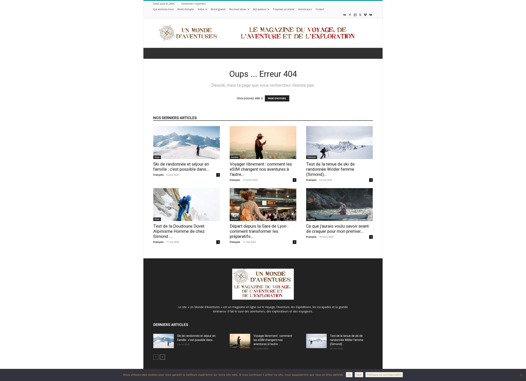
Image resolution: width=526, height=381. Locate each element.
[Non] (521, 375)
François (158, 174)
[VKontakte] (370, 14)
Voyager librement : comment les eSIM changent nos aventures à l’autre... (261, 169)
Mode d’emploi (185, 9)
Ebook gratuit (218, 9)
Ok (349, 374)
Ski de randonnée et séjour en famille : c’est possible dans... (181, 167)
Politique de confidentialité (384, 374)
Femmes (311, 157)
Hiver (157, 157)
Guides (235, 157)
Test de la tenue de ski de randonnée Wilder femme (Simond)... (330, 169)
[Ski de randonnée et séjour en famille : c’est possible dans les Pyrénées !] (186, 142)
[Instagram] (355, 14)
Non (359, 374)
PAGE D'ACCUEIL (277, 98)
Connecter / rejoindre (193, 3)
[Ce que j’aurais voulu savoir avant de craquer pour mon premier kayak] (339, 204)
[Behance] (345, 14)
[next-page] (162, 357)
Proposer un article (283, 9)
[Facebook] (350, 14)
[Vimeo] (365, 14)
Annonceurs (305, 9)
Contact (320, 9)
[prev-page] (155, 357)
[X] (360, 14)
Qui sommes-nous (163, 9)
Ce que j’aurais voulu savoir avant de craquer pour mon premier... (337, 229)
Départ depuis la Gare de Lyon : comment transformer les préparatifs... (259, 231)
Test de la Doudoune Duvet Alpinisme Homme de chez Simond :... (179, 231)
